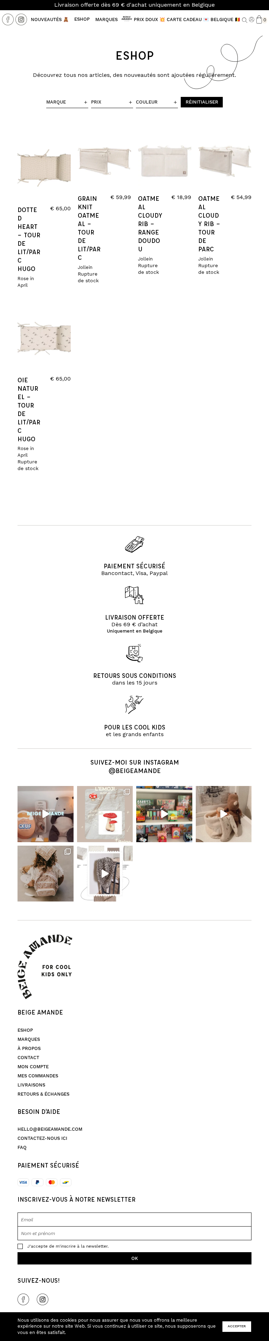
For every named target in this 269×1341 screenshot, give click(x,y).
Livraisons (31, 1085)
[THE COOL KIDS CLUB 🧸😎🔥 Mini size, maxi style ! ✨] (46, 814)
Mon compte (33, 1067)
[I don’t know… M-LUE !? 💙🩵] (164, 814)
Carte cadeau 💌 (188, 19)
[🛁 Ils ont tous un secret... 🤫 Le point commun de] (224, 814)
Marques (106, 19)
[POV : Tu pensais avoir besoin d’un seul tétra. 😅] (105, 874)
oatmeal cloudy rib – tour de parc (209, 223)
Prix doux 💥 (149, 19)
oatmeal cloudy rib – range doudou (150, 223)
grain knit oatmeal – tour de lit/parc (89, 228)
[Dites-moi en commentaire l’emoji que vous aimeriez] (105, 814)
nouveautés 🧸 (50, 19)
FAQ (22, 1147)
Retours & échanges (43, 1094)
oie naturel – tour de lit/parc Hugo (29, 409)
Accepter (237, 1326)
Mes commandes (38, 1076)
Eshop (82, 19)
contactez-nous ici (42, 1138)
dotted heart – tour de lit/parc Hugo (29, 239)
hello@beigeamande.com (50, 1129)
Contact (28, 1058)
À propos (29, 1048)
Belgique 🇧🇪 (225, 19)
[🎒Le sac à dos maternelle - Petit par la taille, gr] (46, 874)
